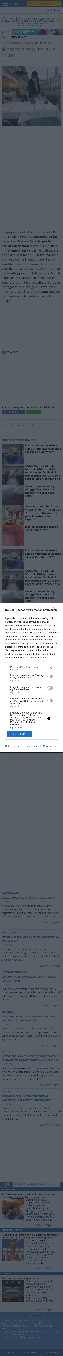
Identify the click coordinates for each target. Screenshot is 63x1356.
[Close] (56, 610)
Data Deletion (12, 746)
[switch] (50, 676)
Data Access (31, 746)
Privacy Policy (50, 746)
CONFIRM (19, 734)
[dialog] (31, 678)
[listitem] (31, 668)
